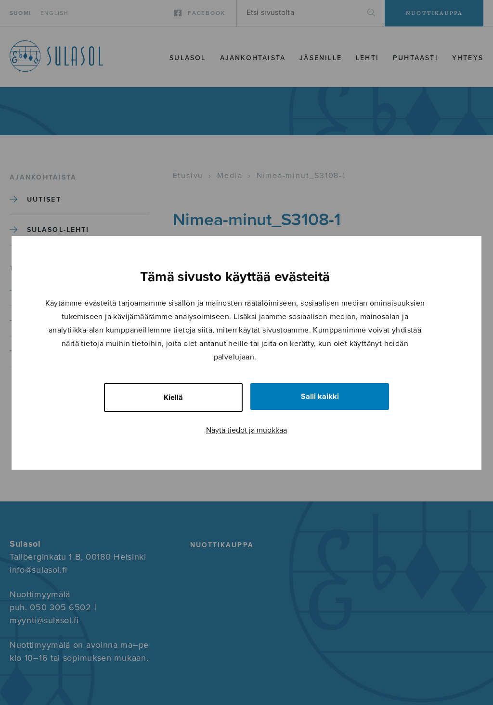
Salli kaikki (320, 396)
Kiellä (173, 397)
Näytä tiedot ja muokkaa (246, 430)
